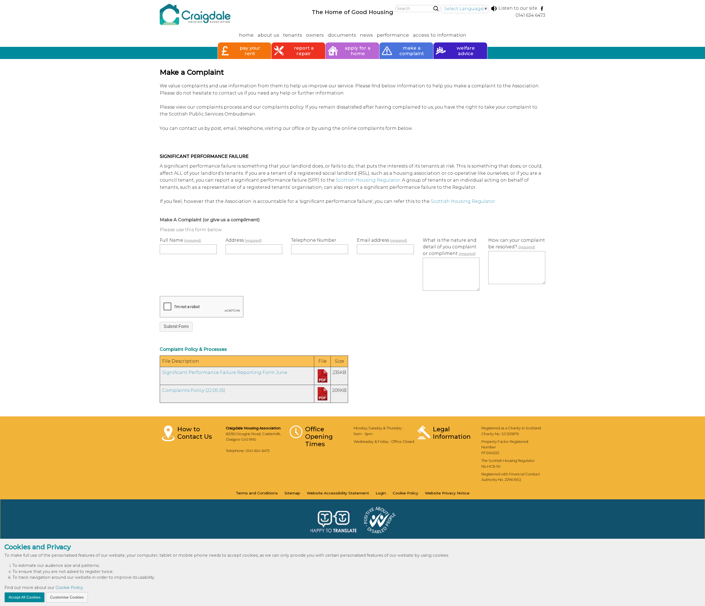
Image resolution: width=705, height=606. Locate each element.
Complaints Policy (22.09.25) (193, 390)
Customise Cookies (67, 597)
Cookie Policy (69, 587)
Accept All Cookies (24, 597)
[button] (176, 327)
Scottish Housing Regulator (368, 180)
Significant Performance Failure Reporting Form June (224, 372)
